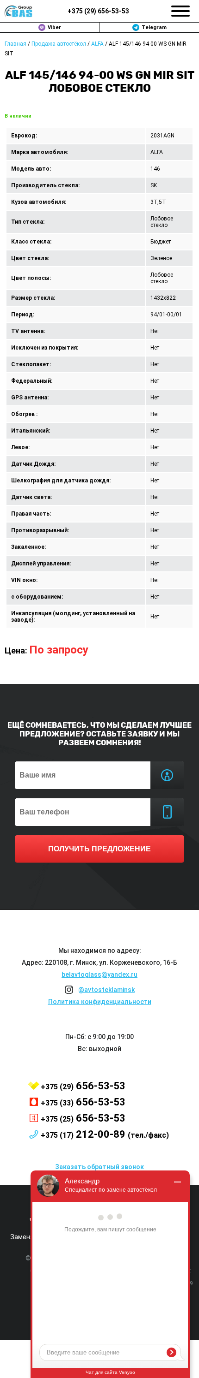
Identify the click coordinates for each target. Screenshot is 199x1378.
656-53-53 (98, 11)
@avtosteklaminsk (106, 989)
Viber (54, 27)
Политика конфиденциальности (99, 1001)
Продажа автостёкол (58, 44)
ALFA (97, 44)
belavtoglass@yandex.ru (99, 974)
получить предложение (99, 848)
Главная (15, 44)
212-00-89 (105, 1134)
